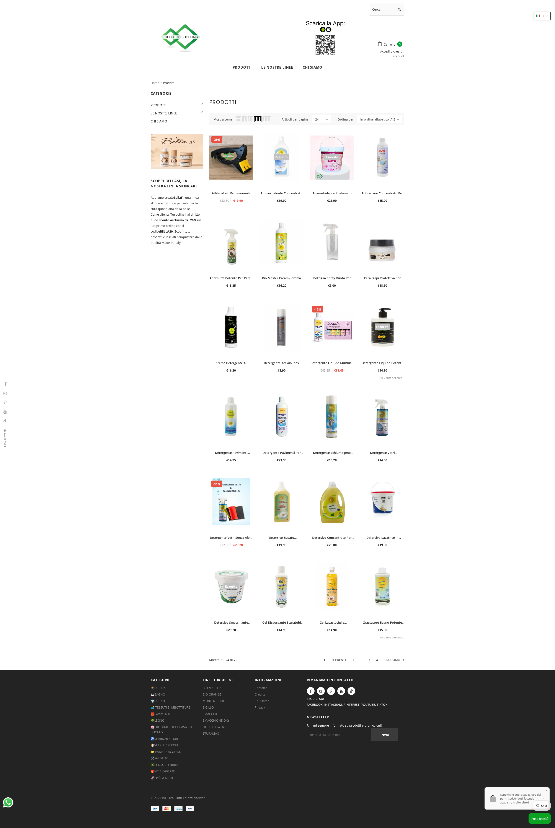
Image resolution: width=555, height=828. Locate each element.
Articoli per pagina (295, 119)
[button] (542, 16)
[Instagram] (321, 691)
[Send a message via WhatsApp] (8, 802)
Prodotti (169, 83)
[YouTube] (341, 691)
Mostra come (223, 119)
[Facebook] (311, 691)
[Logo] (258, 36)
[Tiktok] (351, 691)
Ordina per (346, 119)
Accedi (385, 51)
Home (155, 83)
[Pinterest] (331, 691)
